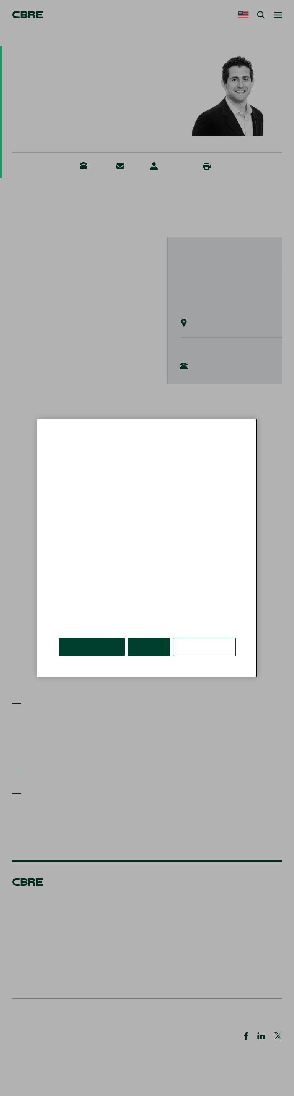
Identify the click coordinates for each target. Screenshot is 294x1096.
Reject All (149, 646)
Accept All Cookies (91, 646)
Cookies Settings (204, 646)
